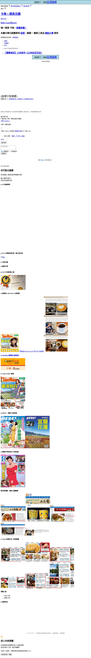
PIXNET (32, 633)
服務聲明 (62, 633)
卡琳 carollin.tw (5, 121)
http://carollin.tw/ (9, 22)
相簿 (5, 41)
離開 (10, 654)
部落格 (6, 43)
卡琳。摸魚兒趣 (11, 13)
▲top (2, 139)
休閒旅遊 (15, 37)
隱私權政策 (55, 633)
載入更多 (3, 142)
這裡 (22, 33)
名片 (5, 45)
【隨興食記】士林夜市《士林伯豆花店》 (23, 53)
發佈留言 (3, 153)
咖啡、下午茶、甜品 (18, 136)
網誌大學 (49, 33)
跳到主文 (3, 19)
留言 (20, 131)
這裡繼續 (52, 57)
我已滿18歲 (4, 654)
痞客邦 (17, 131)
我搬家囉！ (21, 28)
